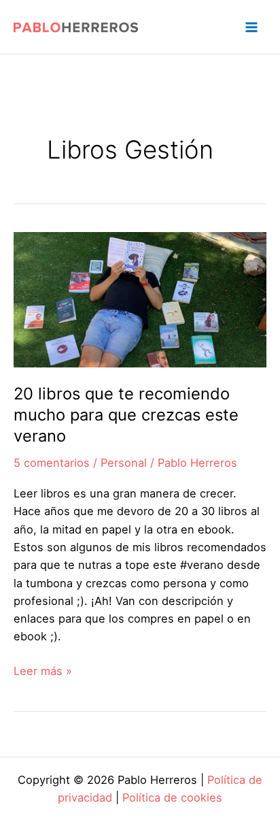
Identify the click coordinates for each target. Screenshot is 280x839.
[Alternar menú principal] (251, 27)
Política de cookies (172, 797)
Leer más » (43, 671)
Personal (124, 463)
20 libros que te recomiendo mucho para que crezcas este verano (126, 415)
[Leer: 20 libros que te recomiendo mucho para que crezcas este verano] (140, 299)
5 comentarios (52, 463)
